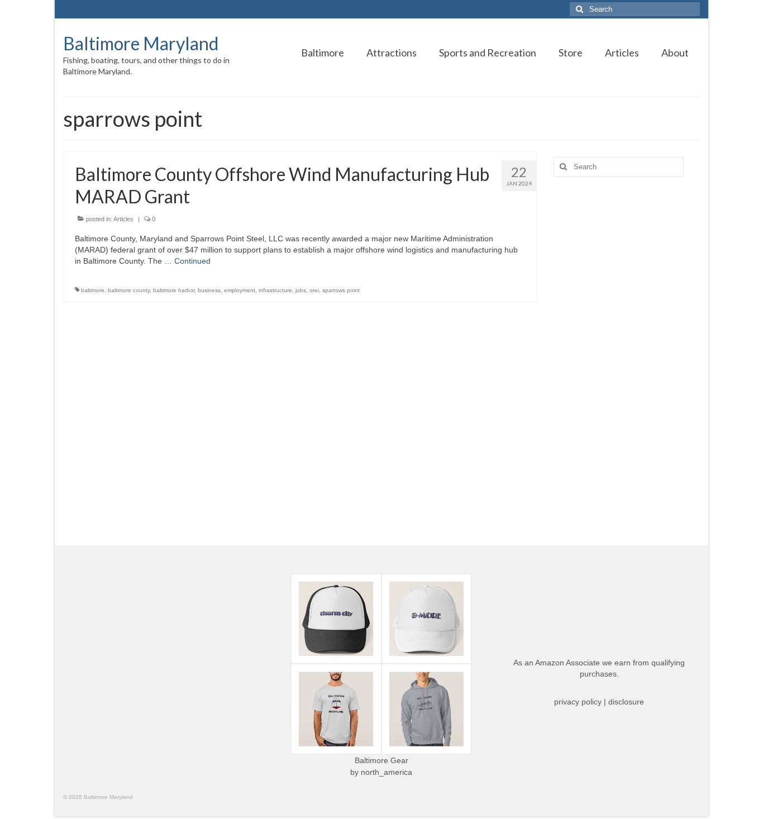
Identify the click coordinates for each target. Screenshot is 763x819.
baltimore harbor (173, 290)
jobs (300, 290)
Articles (123, 219)
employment (239, 290)
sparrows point (341, 290)
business (209, 290)
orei (314, 290)
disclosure (626, 701)
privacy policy (578, 701)
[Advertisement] (627, 360)
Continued (192, 260)
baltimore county (129, 290)
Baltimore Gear (381, 760)
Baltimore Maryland (140, 43)
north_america (386, 772)
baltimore (92, 290)
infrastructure (275, 290)
